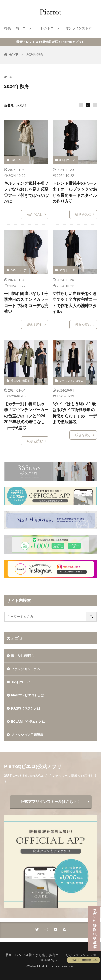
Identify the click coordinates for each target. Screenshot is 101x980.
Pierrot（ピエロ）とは (27, 695)
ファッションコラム (71, 380)
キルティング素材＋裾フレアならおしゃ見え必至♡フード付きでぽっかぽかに (26, 192)
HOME (13, 55)
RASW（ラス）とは (25, 708)
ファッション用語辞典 (27, 735)
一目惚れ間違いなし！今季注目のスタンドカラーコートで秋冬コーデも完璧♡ (26, 302)
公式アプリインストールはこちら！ (50, 801)
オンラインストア (79, 28)
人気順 (21, 105)
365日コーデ (18, 160)
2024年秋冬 (35, 55)
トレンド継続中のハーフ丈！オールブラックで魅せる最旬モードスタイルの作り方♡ (75, 192)
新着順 (9, 105)
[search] (91, 617)
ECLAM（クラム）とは (28, 721)
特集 (7, 28)
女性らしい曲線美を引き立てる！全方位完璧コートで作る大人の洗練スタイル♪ (75, 302)
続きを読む (35, 214)
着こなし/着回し (20, 380)
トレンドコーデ (49, 28)
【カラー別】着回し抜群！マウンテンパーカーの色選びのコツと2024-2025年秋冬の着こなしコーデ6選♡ (26, 415)
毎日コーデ (24, 28)
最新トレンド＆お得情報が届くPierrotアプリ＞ (50, 42)
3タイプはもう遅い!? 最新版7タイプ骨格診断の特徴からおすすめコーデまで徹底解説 (75, 412)
